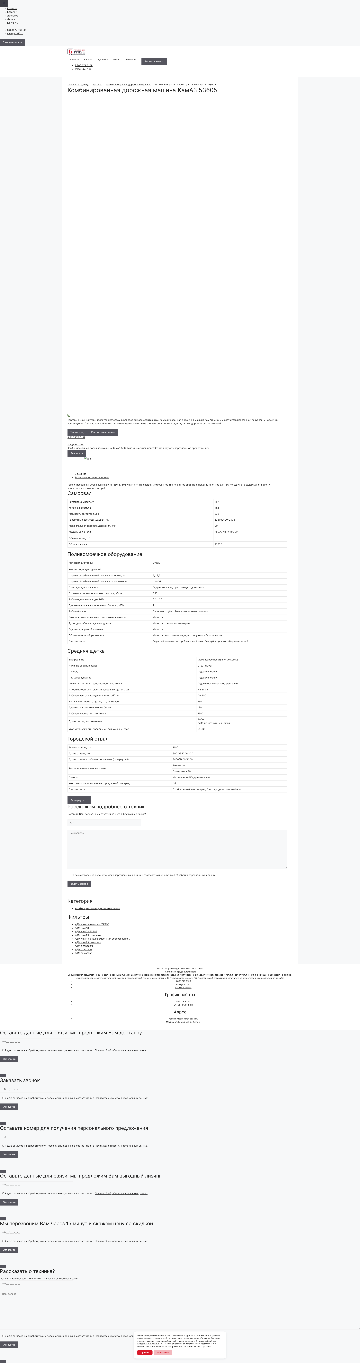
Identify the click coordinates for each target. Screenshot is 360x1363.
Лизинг (11, 19)
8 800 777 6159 (84, 65)
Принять (145, 1352)
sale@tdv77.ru (15, 33)
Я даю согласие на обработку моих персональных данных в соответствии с (143, 875)
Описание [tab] (80, 473)
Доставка (12, 15)
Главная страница (78, 84)
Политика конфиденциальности (180, 971)
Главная (12, 8)
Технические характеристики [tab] (92, 477)
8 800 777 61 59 (16, 30)
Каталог (12, 12)
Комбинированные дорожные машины (128, 84)
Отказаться (163, 1352)
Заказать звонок (183, 987)
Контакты (12, 22)
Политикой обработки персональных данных (188, 875)
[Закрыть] (3, 1075)
